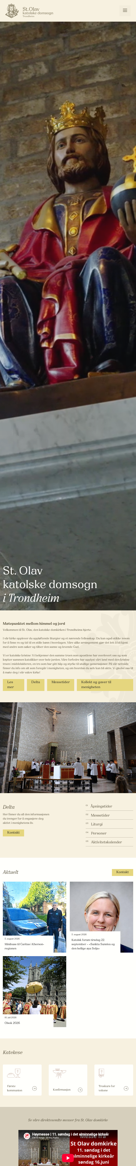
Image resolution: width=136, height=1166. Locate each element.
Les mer (10, 685)
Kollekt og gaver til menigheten (96, 685)
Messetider (61, 682)
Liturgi (97, 824)
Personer (99, 833)
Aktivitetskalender (106, 842)
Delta (35, 682)
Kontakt (13, 832)
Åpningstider (101, 806)
